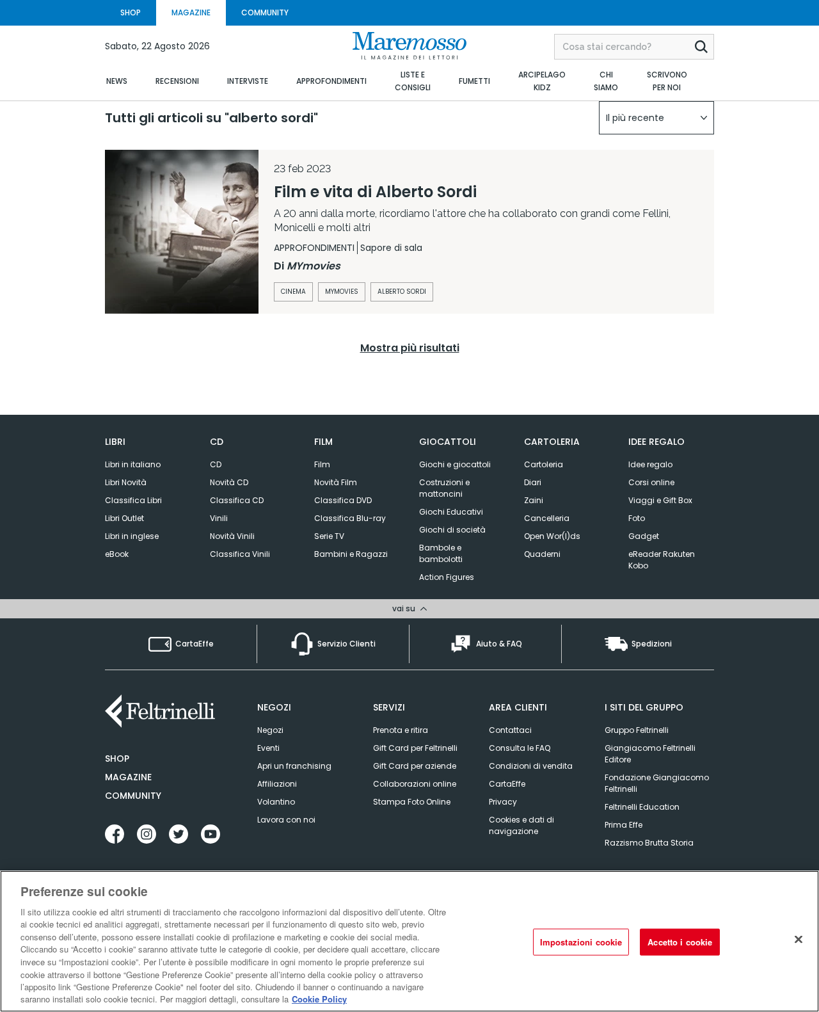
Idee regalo (650, 464)
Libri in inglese (132, 536)
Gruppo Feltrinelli (637, 730)
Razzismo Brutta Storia (649, 842)
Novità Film (335, 482)
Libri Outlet (124, 518)
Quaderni (542, 554)
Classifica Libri (133, 500)
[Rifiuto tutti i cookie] (798, 940)
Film (322, 464)
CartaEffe (507, 783)
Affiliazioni (277, 783)
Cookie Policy (319, 999)
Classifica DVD (343, 500)
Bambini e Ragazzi (351, 554)
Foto (636, 518)
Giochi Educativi (451, 511)
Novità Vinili (232, 536)
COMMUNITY (265, 12)
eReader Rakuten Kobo (661, 560)
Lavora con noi (286, 819)
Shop (117, 758)
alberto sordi (402, 291)
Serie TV (329, 536)
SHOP (130, 12)
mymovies (341, 291)
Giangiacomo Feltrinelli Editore (650, 754)
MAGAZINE (191, 12)
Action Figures (446, 577)
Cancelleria (546, 518)
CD (215, 464)
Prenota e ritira (400, 730)
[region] (409, 941)
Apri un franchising (294, 765)
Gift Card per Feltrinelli (415, 748)
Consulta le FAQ (519, 748)
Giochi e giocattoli (455, 464)
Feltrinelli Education (642, 806)
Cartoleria (543, 464)
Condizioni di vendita (531, 765)
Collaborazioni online (414, 783)
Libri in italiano (133, 464)
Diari (532, 482)
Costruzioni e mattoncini (444, 488)
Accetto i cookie (680, 942)
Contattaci (510, 730)
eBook (117, 554)
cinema (293, 291)
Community (133, 795)
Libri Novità (126, 482)
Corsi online (651, 482)
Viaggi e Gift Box (660, 500)
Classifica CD (237, 500)
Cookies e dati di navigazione (521, 825)
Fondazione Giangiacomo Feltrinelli (657, 783)
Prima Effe (623, 824)
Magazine (128, 777)
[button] (656, 117)
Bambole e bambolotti (441, 553)
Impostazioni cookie (581, 942)
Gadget (643, 536)
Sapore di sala (391, 247)
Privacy (503, 801)
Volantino (276, 801)
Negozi (270, 730)
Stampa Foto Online (411, 801)
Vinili (219, 518)
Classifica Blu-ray (350, 518)
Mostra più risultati (409, 348)
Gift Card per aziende (414, 765)
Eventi (268, 748)
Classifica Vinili (240, 554)
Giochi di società (452, 529)
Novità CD (229, 482)
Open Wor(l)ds (552, 536)
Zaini (533, 500)
